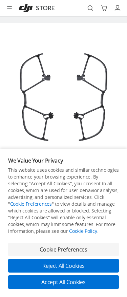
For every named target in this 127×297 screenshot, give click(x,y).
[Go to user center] (117, 8)
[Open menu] (9, 8)
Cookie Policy (83, 231)
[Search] (90, 8)
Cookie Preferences (31, 204)
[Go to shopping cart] (104, 8)
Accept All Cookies (63, 282)
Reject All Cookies (63, 266)
